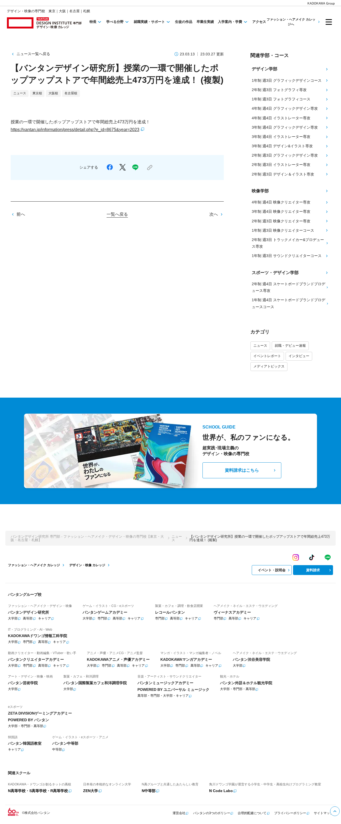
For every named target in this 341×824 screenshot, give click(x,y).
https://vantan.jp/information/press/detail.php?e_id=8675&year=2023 (75, 129)
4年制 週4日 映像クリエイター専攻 (281, 202)
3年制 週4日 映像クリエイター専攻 (281, 211)
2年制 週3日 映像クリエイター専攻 (281, 221)
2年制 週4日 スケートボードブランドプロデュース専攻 (288, 287)
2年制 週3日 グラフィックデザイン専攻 (285, 155)
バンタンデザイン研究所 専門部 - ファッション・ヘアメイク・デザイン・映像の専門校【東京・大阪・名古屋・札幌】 (87, 538)
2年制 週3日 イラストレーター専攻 (281, 164)
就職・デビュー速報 (290, 346)
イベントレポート (267, 356)
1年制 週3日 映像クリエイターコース (283, 230)
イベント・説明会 (272, 570)
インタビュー (299, 356)
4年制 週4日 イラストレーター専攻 (281, 118)
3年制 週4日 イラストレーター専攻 (281, 136)
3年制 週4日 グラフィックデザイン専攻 (285, 127)
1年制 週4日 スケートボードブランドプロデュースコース (288, 303)
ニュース (260, 346)
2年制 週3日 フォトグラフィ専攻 (279, 90)
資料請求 (313, 570)
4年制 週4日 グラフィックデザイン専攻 (285, 108)
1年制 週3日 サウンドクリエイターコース (287, 256)
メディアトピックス (269, 366)
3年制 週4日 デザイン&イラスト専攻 (282, 146)
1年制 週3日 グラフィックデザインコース (287, 80)
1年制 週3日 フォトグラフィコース (281, 99)
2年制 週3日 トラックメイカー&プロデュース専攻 (288, 243)
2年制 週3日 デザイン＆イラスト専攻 (283, 174)
